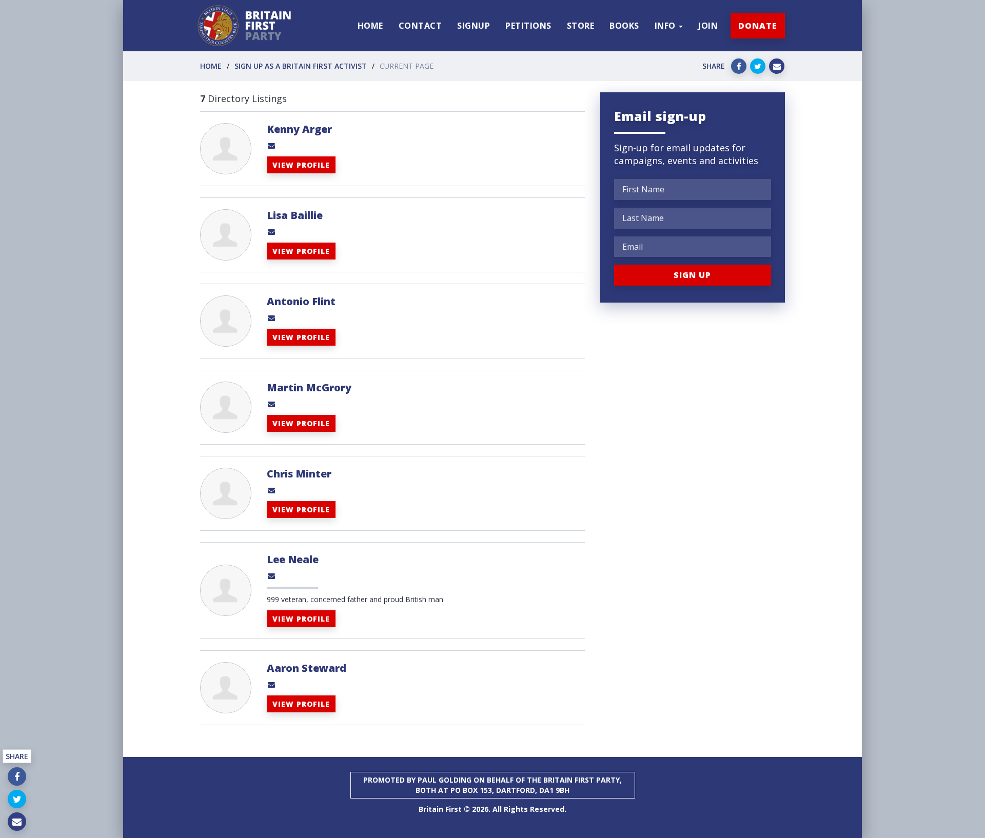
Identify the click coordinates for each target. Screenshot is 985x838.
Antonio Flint (301, 301)
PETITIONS (528, 25)
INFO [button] (666, 25)
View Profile (301, 165)
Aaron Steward (306, 668)
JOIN (708, 25)
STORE (581, 25)
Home (211, 66)
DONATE (757, 25)
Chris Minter (299, 474)
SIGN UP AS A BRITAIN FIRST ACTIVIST (300, 66)
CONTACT (420, 25)
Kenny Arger (299, 129)
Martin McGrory (309, 387)
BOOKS (624, 25)
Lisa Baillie (295, 215)
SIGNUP (473, 25)
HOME (370, 25)
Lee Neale (293, 559)
